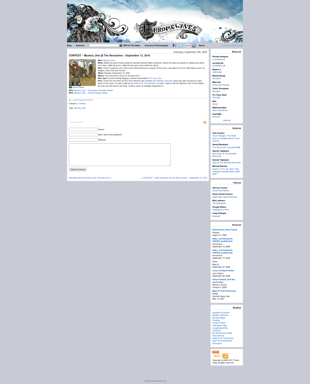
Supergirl (216, 216)
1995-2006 (217, 72)
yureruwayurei (225, 238)
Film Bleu (216, 97)
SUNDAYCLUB (218, 65)
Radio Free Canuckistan (223, 338)
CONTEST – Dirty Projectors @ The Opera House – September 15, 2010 (175, 178)
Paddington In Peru (220, 209)
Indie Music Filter (219, 325)
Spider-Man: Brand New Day (224, 196)
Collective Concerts (163, 81)
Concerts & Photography (156, 45)
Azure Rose (217, 282)
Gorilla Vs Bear (219, 322)
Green (215, 104)
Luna (214, 270)
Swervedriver (218, 229)
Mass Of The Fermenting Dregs (224, 292)
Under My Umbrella (220, 84)
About (202, 45)
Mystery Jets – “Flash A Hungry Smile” (91, 93)
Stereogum (217, 343)
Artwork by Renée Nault (232, 45)
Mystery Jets (109, 60)
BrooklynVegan (219, 317)
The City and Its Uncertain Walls (226, 147)
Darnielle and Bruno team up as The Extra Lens (89, 178)
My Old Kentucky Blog (222, 332)
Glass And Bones (220, 110)
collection (227, 120)
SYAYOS (216, 241)
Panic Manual (218, 335)
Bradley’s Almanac (220, 314)
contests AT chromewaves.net (146, 83)
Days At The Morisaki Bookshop (226, 162)
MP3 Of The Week (131, 45)
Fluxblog (216, 320)
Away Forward (219, 279)
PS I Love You (155, 78)
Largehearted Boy (220, 327)
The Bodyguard (219, 203)
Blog (69, 45)
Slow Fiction (231, 229)
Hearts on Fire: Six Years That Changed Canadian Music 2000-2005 (226, 171)
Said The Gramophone (222, 340)
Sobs (214, 261)
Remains (216, 91)
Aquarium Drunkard (220, 312)
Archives (80, 45)
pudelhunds (226, 241)
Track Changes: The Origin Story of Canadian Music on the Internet (226, 138)
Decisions (216, 78)
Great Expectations (220, 190)
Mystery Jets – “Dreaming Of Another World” (93, 90)
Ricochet (216, 116)
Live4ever (216, 330)
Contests (82, 103)
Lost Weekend (218, 59)
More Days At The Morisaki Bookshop (224, 154)
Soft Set (231, 279)
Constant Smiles (226, 270)
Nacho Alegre (78, 87)
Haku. (215, 238)
